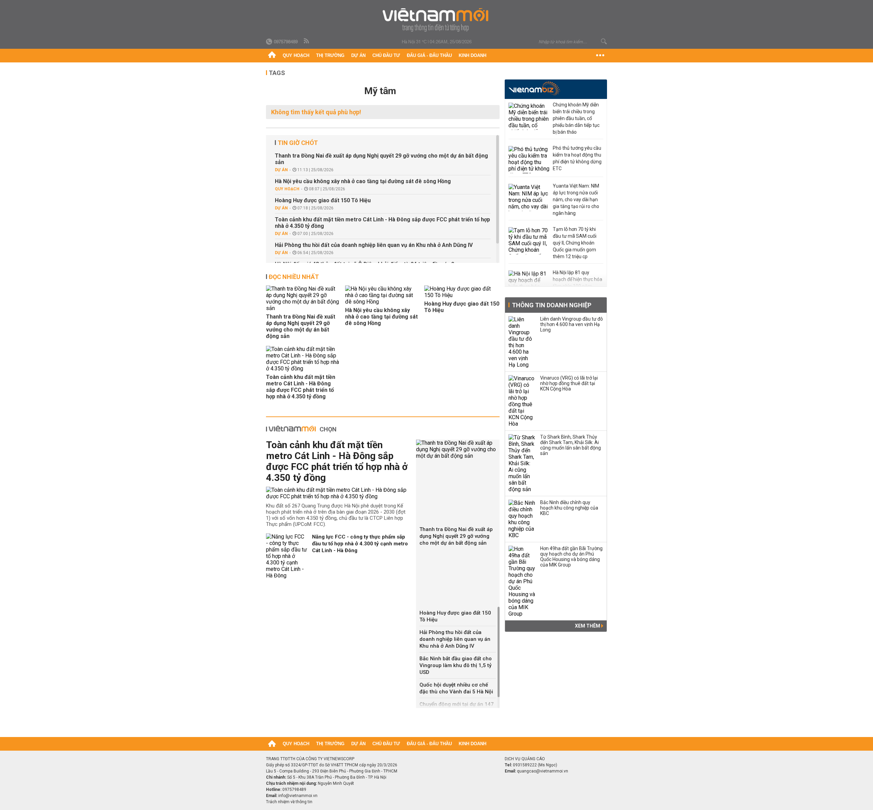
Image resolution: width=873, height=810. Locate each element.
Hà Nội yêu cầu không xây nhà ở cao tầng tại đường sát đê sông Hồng (363, 181)
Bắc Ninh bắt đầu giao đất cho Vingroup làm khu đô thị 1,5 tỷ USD (455, 665)
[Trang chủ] (272, 55)
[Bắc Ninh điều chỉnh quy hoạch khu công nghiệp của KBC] (522, 519)
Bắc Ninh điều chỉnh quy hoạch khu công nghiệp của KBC (569, 508)
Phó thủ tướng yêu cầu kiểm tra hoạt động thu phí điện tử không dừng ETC (577, 158)
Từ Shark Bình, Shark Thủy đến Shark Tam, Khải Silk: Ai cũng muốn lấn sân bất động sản (570, 445)
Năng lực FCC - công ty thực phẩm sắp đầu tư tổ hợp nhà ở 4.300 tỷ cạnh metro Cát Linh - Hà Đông (360, 544)
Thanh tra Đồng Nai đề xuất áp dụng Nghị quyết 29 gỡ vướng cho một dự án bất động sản (381, 158)
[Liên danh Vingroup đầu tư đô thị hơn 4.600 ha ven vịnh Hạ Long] (522, 342)
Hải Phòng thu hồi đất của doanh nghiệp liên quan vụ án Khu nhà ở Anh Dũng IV (374, 245)
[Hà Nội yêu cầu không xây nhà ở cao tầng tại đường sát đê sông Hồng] (382, 295)
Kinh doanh (472, 55)
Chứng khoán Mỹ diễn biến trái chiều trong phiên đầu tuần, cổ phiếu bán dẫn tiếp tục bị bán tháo (576, 118)
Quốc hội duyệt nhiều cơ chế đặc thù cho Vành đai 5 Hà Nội (456, 688)
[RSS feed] (307, 41)
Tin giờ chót (298, 142)
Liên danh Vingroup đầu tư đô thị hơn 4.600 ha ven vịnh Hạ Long (571, 324)
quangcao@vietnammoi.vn (542, 771)
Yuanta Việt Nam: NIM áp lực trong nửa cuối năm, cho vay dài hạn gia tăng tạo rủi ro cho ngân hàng (576, 199)
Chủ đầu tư (386, 55)
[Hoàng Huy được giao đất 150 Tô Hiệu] (461, 291)
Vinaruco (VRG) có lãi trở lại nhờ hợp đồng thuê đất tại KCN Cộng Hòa (569, 383)
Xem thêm (588, 626)
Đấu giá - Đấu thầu (429, 55)
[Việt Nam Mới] (437, 20)
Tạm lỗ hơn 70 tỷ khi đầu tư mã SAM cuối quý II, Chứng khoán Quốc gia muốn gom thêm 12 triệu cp (574, 242)
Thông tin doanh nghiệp (551, 305)
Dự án (358, 55)
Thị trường (330, 55)
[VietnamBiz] (534, 88)
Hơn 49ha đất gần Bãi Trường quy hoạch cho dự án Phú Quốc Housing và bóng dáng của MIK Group (571, 557)
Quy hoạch (296, 55)
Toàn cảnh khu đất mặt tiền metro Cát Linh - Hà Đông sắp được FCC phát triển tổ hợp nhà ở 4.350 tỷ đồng (382, 222)
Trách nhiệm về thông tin (289, 801)
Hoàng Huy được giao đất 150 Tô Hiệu (323, 200)
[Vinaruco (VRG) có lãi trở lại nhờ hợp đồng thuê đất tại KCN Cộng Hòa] (522, 401)
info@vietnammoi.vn (297, 795)
